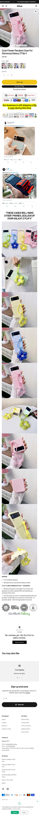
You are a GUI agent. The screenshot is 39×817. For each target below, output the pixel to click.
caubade (27, 693)
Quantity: (4, 71)
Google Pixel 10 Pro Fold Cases (8, 770)
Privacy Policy (25, 722)
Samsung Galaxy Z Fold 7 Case (9, 760)
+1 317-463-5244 (10, 746)
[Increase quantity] (11, 75)
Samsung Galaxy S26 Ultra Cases (9, 776)
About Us (4, 725)
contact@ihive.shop (11, 744)
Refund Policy (25, 719)
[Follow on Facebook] (3, 789)
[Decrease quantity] (4, 75)
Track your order (6, 729)
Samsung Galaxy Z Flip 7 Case (8, 765)
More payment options (19, 89)
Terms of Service (26, 725)
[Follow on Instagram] (7, 789)
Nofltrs (4, 783)
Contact (4, 722)
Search (4, 719)
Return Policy (25, 732)
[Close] (37, 801)
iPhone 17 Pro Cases (7, 780)
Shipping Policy (25, 729)
